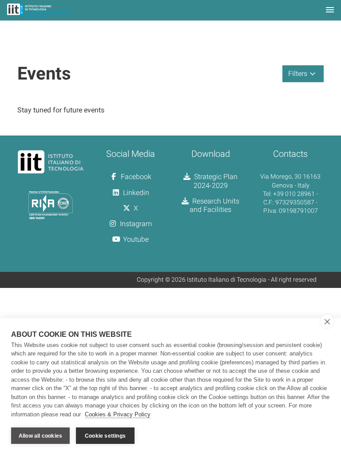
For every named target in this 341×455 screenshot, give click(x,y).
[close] (327, 321)
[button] (303, 73)
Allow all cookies (40, 436)
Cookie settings (105, 436)
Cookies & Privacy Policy (118, 414)
